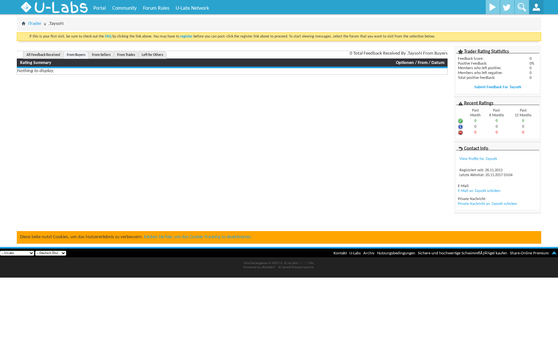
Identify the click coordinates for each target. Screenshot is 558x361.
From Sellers (101, 55)
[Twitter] (507, 7)
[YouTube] (492, 7)
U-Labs (355, 253)
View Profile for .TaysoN (478, 159)
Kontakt (340, 253)
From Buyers (76, 55)
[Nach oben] (554, 253)
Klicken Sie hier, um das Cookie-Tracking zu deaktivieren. (198, 237)
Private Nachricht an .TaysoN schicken (487, 204)
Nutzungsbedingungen (396, 253)
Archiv (369, 253)
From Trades (126, 55)
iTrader (34, 23)
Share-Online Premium (529, 253)
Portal (99, 8)
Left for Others (152, 55)
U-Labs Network (192, 8)
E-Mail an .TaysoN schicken (479, 191)
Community (124, 8)
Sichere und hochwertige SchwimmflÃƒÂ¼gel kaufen (462, 253)
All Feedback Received (43, 55)
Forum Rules (156, 8)
